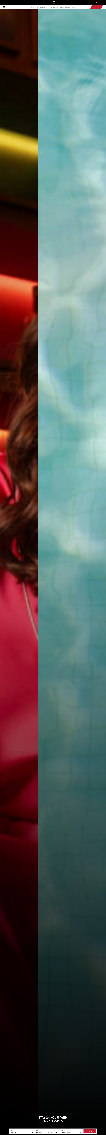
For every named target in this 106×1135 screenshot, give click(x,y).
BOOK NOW (96, 7)
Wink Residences (41, 7)
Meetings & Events (65, 7)
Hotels (32, 7)
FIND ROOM (89, 1131)
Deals (73, 7)
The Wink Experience (53, 7)
